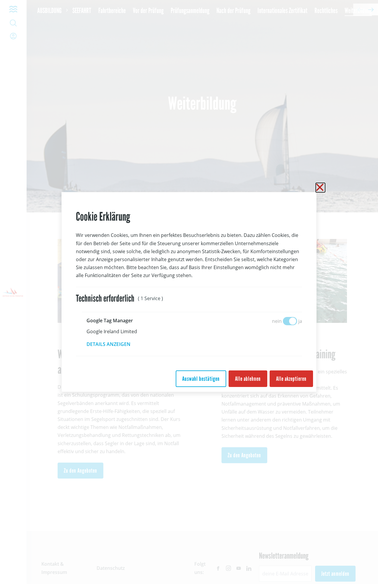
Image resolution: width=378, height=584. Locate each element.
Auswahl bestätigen (201, 378)
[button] (113, 344)
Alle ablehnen (248, 378)
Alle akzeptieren (291, 378)
